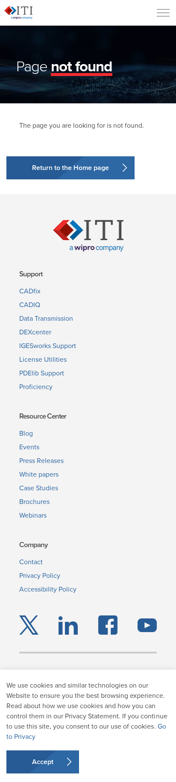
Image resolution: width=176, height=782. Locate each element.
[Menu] (163, 13)
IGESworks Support (47, 346)
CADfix (30, 291)
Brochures (34, 502)
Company (33, 544)
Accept (42, 762)
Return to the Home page (70, 168)
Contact (31, 562)
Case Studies (38, 488)
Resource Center (42, 416)
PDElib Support (41, 373)
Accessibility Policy (47, 589)
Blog (26, 433)
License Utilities (43, 359)
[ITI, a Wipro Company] (18, 12)
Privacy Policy (39, 575)
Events (29, 447)
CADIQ (29, 305)
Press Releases (41, 461)
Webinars (33, 515)
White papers (39, 474)
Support (30, 274)
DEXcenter (35, 332)
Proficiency (36, 387)
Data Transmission (46, 318)
